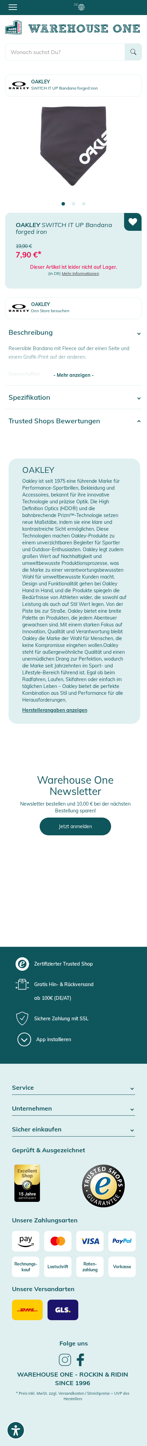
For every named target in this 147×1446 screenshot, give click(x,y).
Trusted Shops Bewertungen (54, 420)
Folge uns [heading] (73, 1343)
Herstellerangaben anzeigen (54, 710)
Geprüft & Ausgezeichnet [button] (48, 1150)
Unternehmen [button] (32, 1108)
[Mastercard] (57, 1241)
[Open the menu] (13, 6)
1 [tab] (63, 204)
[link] (65, 1365)
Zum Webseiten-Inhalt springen (34, 3)
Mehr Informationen (80, 273)
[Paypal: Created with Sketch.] (122, 1241)
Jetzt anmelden (75, 826)
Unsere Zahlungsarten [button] (45, 1220)
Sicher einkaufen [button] (37, 1129)
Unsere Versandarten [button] (43, 1289)
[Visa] (90, 1241)
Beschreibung (31, 332)
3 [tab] (83, 204)
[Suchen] (133, 52)
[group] (72, 964)
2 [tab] (73, 204)
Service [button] (23, 1087)
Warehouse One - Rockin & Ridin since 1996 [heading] (72, 1378)
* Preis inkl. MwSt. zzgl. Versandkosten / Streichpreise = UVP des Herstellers (72, 1396)
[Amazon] (25, 1241)
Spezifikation (29, 397)
